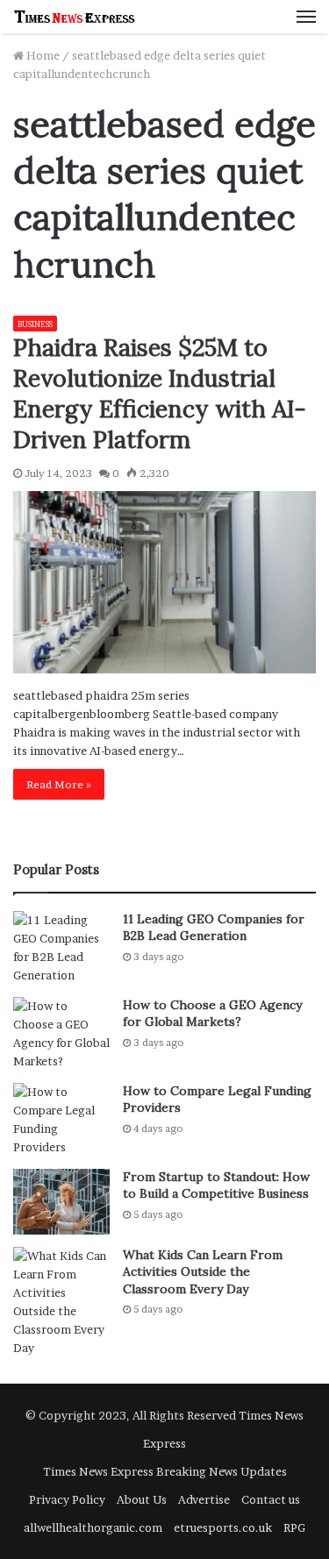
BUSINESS (35, 324)
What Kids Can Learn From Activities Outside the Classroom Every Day (203, 1272)
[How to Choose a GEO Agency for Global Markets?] (61, 1034)
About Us (142, 1499)
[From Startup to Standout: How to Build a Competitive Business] (61, 1202)
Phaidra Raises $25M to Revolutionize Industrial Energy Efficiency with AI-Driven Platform (159, 393)
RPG (294, 1527)
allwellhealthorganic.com (93, 1527)
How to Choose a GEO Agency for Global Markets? (212, 1013)
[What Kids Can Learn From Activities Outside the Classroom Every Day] (61, 1302)
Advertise (204, 1499)
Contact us (270, 1499)
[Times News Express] (74, 17)
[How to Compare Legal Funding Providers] (61, 1120)
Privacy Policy (67, 1499)
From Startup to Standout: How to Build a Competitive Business (216, 1185)
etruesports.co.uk (223, 1527)
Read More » (58, 784)
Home (42, 55)
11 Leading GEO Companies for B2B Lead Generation (213, 927)
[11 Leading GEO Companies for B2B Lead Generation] (61, 948)
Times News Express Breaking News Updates (165, 1471)
